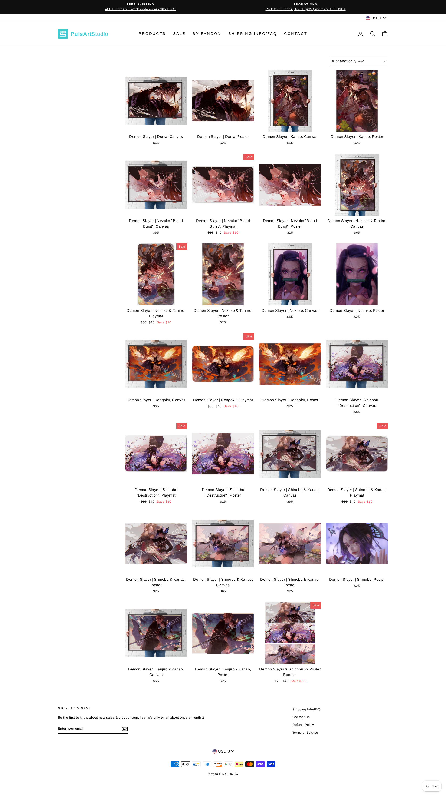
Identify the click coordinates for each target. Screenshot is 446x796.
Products (152, 34)
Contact (295, 34)
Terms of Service (305, 732)
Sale (179, 34)
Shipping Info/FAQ (252, 34)
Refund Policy (303, 724)
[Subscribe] (125, 729)
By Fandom (207, 34)
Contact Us (301, 717)
